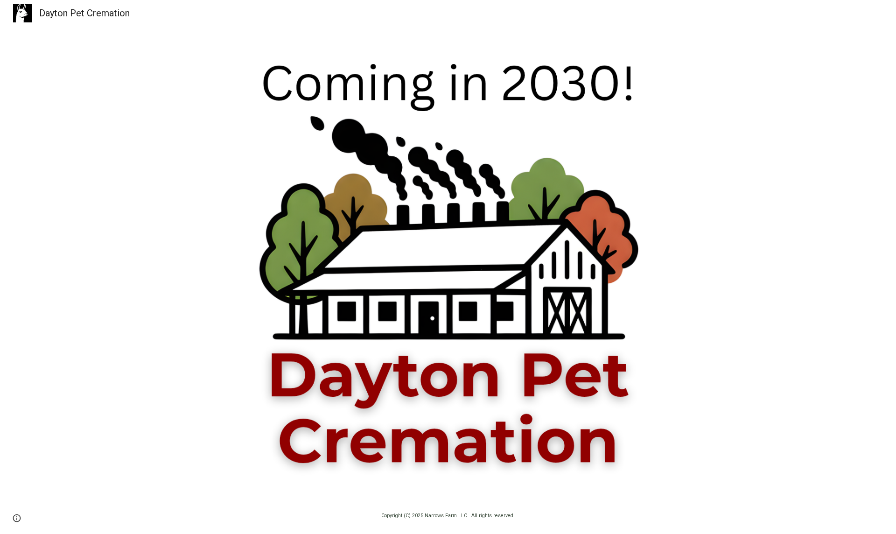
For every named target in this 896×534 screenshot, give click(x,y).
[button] (16, 518)
